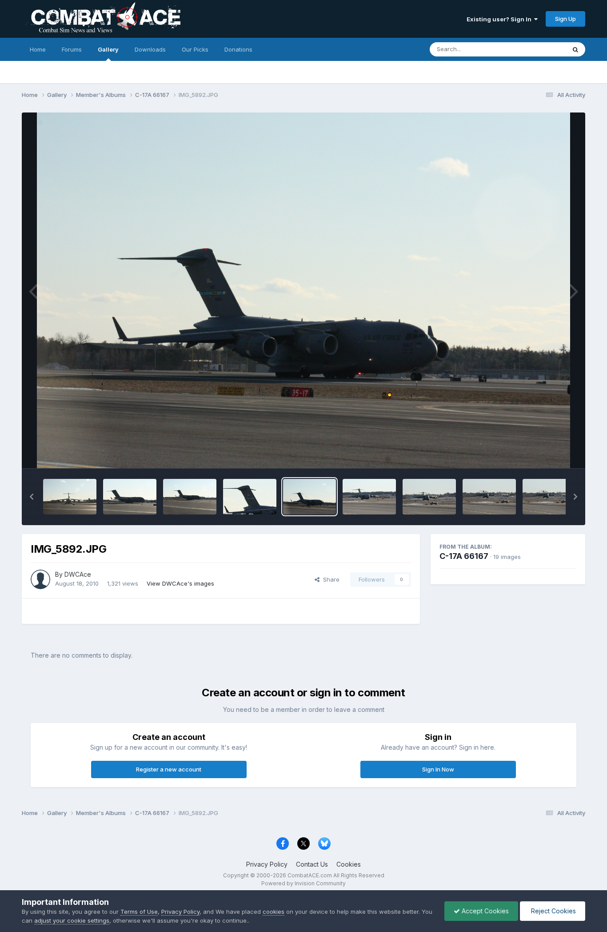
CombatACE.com (310, 875)
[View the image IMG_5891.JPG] (369, 496)
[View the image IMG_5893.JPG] (249, 496)
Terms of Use (139, 911)
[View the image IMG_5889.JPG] (489, 496)
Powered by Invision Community (303, 883)
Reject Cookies (552, 911)
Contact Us (312, 864)
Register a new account (168, 769)
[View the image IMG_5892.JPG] (309, 496)
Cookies (348, 864)
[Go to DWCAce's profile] (40, 579)
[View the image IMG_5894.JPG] (189, 496)
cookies (273, 911)
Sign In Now (438, 769)
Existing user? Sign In (500, 19)
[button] (31, 496)
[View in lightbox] (303, 290)
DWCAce (77, 574)
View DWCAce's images (180, 583)
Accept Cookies (484, 911)
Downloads (150, 49)
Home (38, 49)
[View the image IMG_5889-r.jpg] (549, 496)
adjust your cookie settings (71, 920)
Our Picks (195, 49)
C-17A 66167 (463, 556)
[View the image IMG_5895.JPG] (129, 496)
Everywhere (538, 49)
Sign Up (565, 18)
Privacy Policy (267, 864)
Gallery (108, 49)
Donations (238, 49)
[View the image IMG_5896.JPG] (69, 496)
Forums (72, 49)
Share (329, 579)
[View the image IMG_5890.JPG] (429, 496)
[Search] (575, 49)
